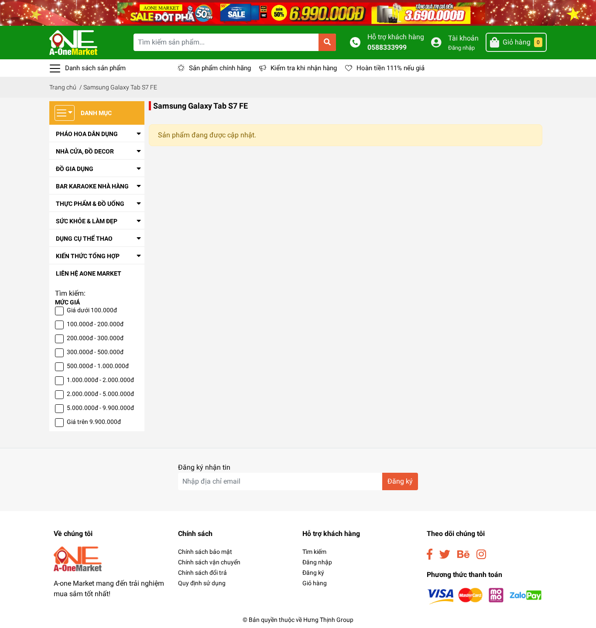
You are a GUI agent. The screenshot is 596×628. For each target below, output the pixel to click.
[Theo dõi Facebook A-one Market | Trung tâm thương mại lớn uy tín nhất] (429, 554)
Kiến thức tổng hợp (88, 256)
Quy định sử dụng (202, 583)
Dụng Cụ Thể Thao (84, 238)
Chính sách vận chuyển (209, 562)
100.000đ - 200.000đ (95, 324)
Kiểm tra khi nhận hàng (304, 68)
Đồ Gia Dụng (74, 168)
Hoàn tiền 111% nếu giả (390, 68)
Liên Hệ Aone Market (88, 273)
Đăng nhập (461, 47)
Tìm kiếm (314, 551)
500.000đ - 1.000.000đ (98, 365)
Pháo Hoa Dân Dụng (87, 133)
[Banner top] (298, 12)
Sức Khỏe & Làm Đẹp (86, 221)
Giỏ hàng (314, 583)
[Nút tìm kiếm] (327, 42)
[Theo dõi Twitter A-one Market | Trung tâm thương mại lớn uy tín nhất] (444, 554)
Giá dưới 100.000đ (92, 310)
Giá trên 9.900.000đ (94, 421)
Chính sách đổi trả (202, 572)
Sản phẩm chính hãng (220, 68)
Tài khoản (463, 38)
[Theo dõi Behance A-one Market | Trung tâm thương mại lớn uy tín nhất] (463, 554)
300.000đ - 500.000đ (95, 351)
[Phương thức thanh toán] (484, 596)
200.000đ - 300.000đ (95, 337)
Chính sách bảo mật (205, 551)
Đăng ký (400, 481)
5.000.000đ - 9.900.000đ (100, 407)
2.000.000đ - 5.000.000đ (100, 393)
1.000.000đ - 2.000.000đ (100, 379)
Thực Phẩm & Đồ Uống (90, 203)
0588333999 (387, 47)
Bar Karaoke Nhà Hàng (92, 186)
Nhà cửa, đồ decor (85, 151)
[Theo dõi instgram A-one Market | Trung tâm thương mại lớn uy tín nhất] (481, 554)
